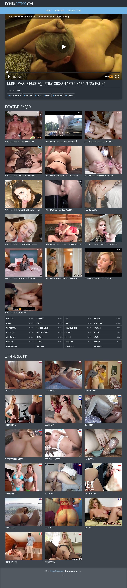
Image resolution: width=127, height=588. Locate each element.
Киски (38, 95)
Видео (48, 10)
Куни (48, 95)
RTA (63, 575)
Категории (59, 10)
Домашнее (58, 95)
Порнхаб (70, 95)
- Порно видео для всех (66, 571)
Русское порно (74, 10)
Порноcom (19, 3)
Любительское (15, 95)
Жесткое (28, 95)
